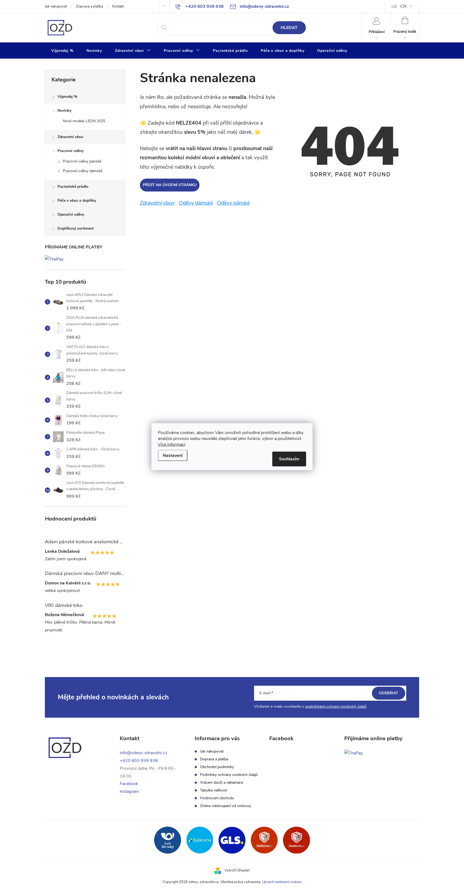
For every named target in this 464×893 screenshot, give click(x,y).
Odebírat (388, 693)
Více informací (171, 444)
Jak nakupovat (56, 6)
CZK (403, 6)
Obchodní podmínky (217, 767)
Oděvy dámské (196, 203)
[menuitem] (62, 50)
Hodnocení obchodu (217, 798)
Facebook (129, 784)
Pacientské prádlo (72, 186)
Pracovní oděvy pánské (82, 161)
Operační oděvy (70, 214)
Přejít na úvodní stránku (170, 184)
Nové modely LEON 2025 (84, 121)
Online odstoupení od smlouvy (225, 806)
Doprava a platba (89, 6)
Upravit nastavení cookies (282, 882)
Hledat (289, 28)
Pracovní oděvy (70, 150)
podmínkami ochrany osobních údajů (336, 706)
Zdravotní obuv (70, 136)
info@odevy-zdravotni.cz (143, 753)
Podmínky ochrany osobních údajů (229, 775)
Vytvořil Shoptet (236, 870)
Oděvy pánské (233, 203)
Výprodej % (67, 96)
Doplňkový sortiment (75, 228)
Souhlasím (289, 459)
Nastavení (173, 455)
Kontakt (118, 6)
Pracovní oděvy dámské (82, 170)
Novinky (64, 110)
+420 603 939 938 (139, 761)
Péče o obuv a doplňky (76, 200)
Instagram (129, 791)
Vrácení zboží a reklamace (221, 782)
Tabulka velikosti (213, 790)
